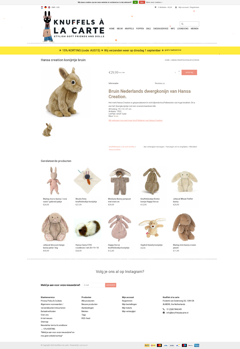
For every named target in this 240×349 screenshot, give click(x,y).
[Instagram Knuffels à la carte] (197, 285)
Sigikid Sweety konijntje (151, 245)
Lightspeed (83, 345)
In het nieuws (46, 318)
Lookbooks (182, 28)
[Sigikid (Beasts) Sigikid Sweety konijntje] (152, 227)
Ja (135, 2)
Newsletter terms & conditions (54, 325)
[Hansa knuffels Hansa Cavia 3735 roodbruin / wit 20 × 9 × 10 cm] (87, 227)
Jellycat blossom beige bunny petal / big (53, 246)
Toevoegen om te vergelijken (177, 147)
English (49, 7)
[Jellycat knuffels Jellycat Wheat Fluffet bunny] (185, 181)
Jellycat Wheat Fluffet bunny (183, 200)
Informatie (113, 83)
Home (112, 28)
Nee (142, 2)
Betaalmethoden (48, 311)
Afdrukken (193, 147)
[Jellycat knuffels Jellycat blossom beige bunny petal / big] (55, 227)
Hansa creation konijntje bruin (185, 60)
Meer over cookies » (154, 2)
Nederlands (42, 7)
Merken (194, 28)
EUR (53, 7)
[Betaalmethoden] (147, 345)
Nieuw (120, 28)
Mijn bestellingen (129, 304)
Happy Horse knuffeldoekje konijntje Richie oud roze (118, 246)
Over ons (45, 315)
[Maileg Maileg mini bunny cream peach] (185, 227)
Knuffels (129, 28)
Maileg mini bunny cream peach (184, 246)
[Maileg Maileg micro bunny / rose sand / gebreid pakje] (55, 181)
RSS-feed (86, 318)
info (173, 28)
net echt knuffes (128, 147)
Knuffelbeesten (115, 147)
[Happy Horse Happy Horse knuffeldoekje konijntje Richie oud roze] (120, 227)
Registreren (127, 301)
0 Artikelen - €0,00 (165, 7)
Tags (84, 315)
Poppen (140, 28)
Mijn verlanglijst (129, 311)
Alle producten (88, 301)
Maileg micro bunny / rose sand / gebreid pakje (55, 200)
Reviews (160, 83)
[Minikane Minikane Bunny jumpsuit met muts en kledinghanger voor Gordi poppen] (120, 181)
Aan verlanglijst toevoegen (154, 147)
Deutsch (45, 7)
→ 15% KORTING (48, 329)
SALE (148, 28)
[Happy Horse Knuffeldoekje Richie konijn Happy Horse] (152, 181)
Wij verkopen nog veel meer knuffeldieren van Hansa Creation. (136, 120)
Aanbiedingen (88, 308)
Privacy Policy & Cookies (51, 301)
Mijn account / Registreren (188, 7)
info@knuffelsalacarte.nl (177, 313)
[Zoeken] (181, 24)
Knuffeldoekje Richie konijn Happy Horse (150, 200)
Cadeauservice (160, 28)
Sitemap (44, 322)
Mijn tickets (127, 308)
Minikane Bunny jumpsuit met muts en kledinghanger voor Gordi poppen (120, 200)
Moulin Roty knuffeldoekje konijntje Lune (86, 200)
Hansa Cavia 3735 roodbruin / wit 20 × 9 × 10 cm (87, 246)
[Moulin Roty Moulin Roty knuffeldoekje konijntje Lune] (87, 181)
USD (58, 7)
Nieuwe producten (90, 304)
